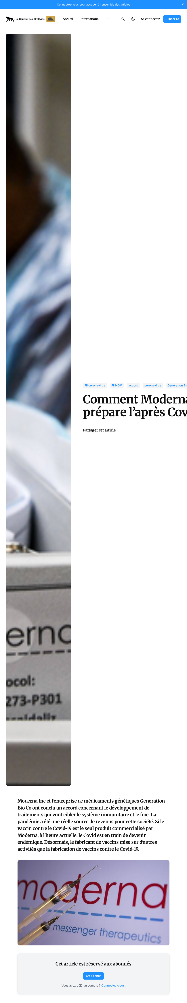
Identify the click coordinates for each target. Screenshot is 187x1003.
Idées (103, 34)
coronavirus (152, 385)
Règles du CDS (109, 56)
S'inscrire (172, 19)
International (90, 19)
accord (133, 385)
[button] (123, 19)
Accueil (68, 19)
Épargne (105, 41)
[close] (183, 4)
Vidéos (104, 49)
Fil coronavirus (95, 385)
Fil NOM (116, 385)
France (104, 27)
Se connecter (150, 19)
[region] (109, 19)
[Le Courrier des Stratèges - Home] (30, 19)
